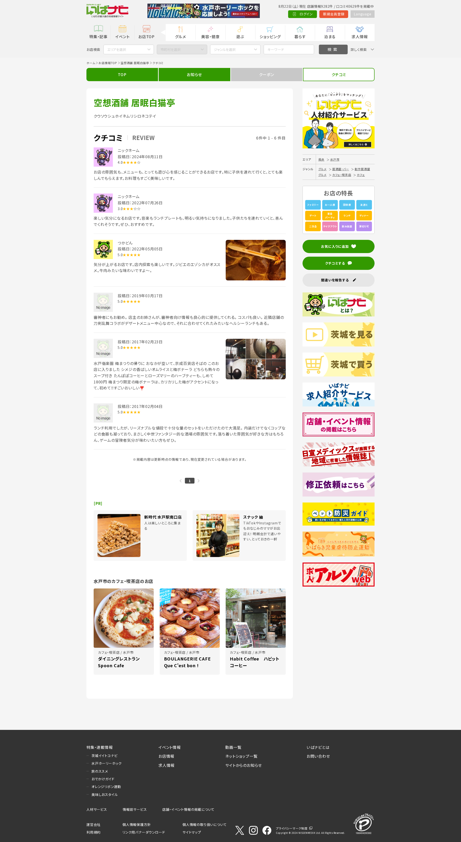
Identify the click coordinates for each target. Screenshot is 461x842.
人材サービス (96, 809)
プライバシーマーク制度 (292, 828)
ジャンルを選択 (225, 49)
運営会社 (93, 824)
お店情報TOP (107, 63)
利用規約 (93, 832)
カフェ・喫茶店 (341, 175)
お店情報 (166, 756)
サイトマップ (191, 832)
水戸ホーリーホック (106, 763)
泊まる (329, 36)
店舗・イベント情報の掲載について (188, 809)
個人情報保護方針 (136, 824)
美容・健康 (210, 36)
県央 (321, 159)
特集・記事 (98, 36)
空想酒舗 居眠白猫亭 (135, 63)
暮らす (299, 36)
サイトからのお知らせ (243, 765)
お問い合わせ (318, 756)
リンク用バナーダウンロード (143, 832)
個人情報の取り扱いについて (204, 824)
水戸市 (334, 159)
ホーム (90, 63)
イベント (122, 36)
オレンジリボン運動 (106, 786)
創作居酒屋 (362, 169)
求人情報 (360, 36)
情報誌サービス (135, 809)
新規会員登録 (334, 14)
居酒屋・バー (340, 169)
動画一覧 (233, 747)
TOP (122, 74)
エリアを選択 (116, 49)
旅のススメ (99, 771)
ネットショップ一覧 (241, 756)
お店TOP (146, 36)
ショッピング (270, 36)
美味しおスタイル (104, 794)
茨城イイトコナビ (104, 755)
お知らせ (194, 74)
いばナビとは (318, 747)
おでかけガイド (103, 778)
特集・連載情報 (99, 747)
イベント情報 (169, 747)
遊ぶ (240, 36)
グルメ (180, 36)
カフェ (361, 175)
